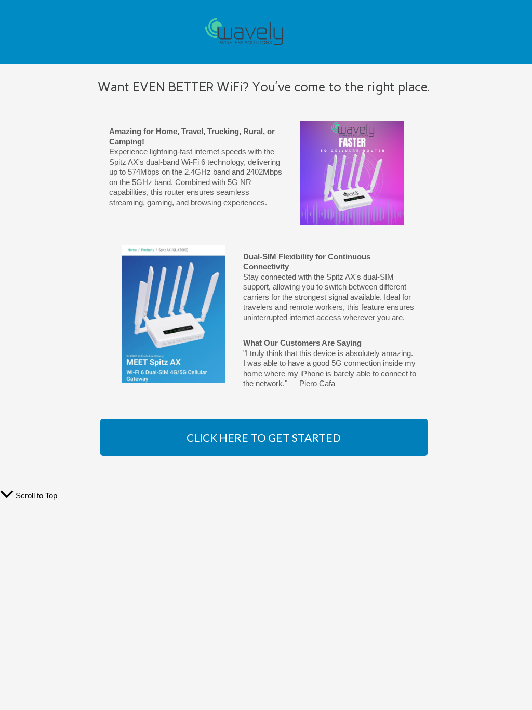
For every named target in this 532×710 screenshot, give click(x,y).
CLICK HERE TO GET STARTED (264, 437)
